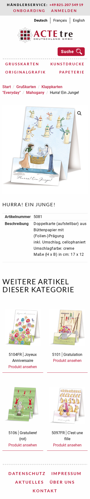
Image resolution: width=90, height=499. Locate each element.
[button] (79, 113)
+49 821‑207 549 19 (66, 5)
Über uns (62, 482)
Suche (67, 51)
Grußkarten (22, 64)
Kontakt (45, 490)
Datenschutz (27, 473)
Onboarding (29, 10)
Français (60, 20)
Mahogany (35, 92)
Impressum (66, 473)
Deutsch (40, 20)
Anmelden (64, 10)
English (79, 20)
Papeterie (72, 72)
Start (6, 87)
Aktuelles (29, 482)
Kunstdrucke (67, 64)
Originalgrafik (25, 72)
